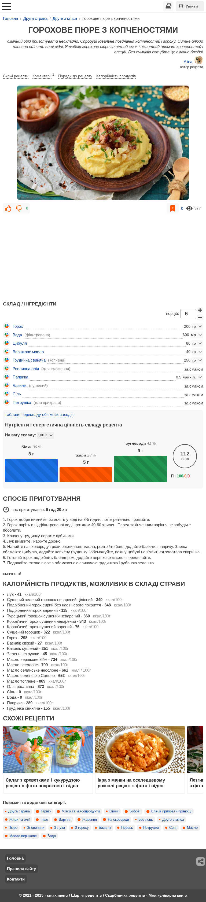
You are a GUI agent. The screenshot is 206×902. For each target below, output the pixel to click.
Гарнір (46, 811)
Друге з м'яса (173, 820)
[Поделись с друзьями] (201, 861)
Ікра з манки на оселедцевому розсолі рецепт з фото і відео (131, 783)
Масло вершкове (23, 836)
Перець (127, 828)
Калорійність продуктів (116, 76)
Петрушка (151, 828)
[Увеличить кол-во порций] (200, 310)
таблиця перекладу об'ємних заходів (39, 414)
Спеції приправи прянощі (171, 811)
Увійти (192, 6)
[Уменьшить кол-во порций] (200, 317)
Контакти (16, 879)
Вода (51, 836)
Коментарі (43, 75)
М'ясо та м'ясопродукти (81, 811)
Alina (188, 61)
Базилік (105, 828)
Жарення (89, 820)
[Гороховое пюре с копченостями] (103, 143)
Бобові (135, 811)
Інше (44, 820)
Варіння (65, 820)
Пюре (13, 828)
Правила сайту (21, 868)
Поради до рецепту (75, 76)
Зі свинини (35, 828)
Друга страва (19, 811)
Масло (192, 828)
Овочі (114, 811)
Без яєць (145, 820)
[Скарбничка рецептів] (168, 6)
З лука (59, 828)
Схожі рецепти (15, 76)
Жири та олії (19, 820)
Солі (172, 828)
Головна (15, 858)
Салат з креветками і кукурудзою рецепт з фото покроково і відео (43, 783)
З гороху (82, 828)
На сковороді (118, 820)
